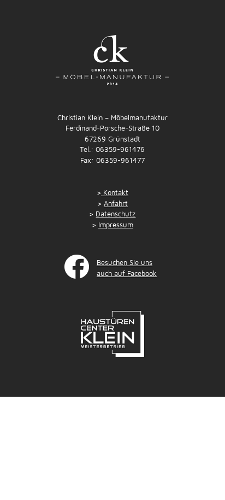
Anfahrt (116, 203)
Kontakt (114, 192)
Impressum (115, 224)
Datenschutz (115, 213)
